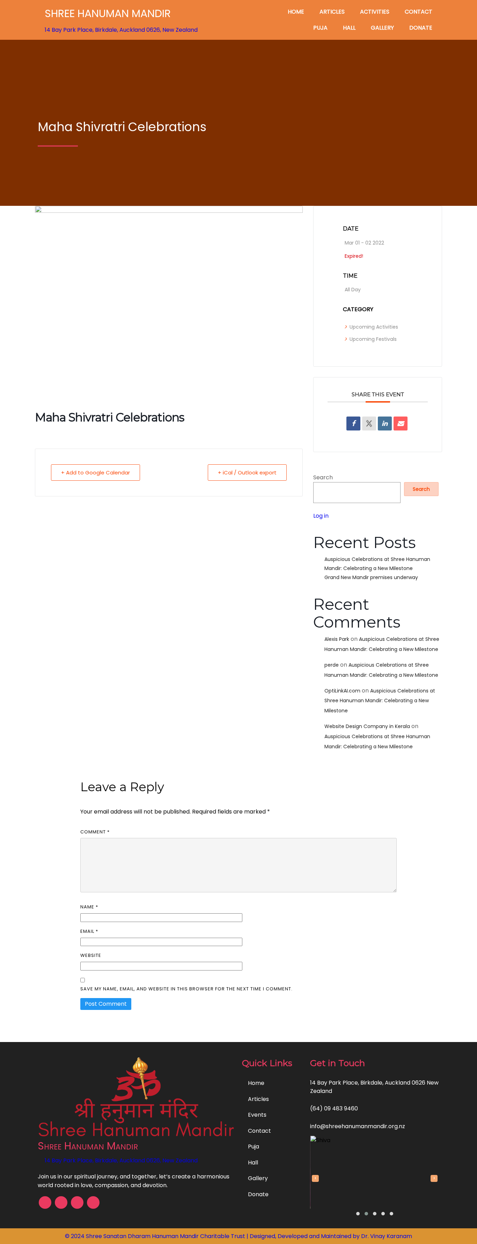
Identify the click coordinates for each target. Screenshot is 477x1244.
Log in (321, 516)
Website (90, 955)
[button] (358, 1213)
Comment (95, 832)
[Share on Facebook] (353, 423)
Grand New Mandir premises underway (371, 577)
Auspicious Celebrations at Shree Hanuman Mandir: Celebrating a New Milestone (379, 700)
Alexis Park (336, 639)
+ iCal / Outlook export (247, 472)
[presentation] (315, 1178)
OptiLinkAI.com (342, 690)
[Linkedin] (385, 423)
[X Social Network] (369, 423)
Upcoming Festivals (373, 339)
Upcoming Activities (374, 326)
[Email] (401, 423)
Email (89, 931)
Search (323, 477)
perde (331, 664)
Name (89, 907)
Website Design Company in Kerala (367, 726)
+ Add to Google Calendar (95, 472)
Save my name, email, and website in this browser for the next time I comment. (186, 989)
